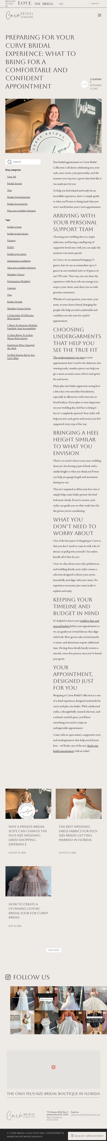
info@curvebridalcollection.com (85, 1114)
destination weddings (19, 260)
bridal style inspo (16, 254)
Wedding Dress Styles (19, 308)
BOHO (10, 247)
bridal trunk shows (17, 233)
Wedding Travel (15, 274)
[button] (99, 15)
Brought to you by (10, 3)
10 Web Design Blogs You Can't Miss (21, 357)
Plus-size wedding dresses (21, 210)
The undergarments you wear (69, 357)
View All (11, 176)
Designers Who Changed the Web (21, 347)
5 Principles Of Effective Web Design (20, 317)
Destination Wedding (18, 281)
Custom (11, 288)
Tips (9, 190)
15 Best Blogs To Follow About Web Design (20, 337)
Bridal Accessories (17, 203)
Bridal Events (14, 183)
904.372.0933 (52, 1119)
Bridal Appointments (18, 197)
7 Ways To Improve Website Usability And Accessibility (22, 327)
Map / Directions (54, 1116)
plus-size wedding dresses (21, 267)
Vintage (11, 240)
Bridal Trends (14, 301)
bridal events (14, 226)
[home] (19, 15)
